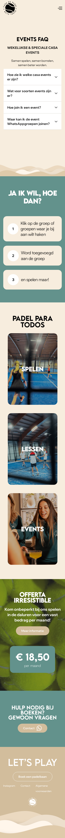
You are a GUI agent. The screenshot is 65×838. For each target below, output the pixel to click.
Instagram (9, 785)
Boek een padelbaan (32, 776)
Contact (25, 785)
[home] (10, 8)
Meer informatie (32, 631)
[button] (59, 8)
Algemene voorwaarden (43, 788)
